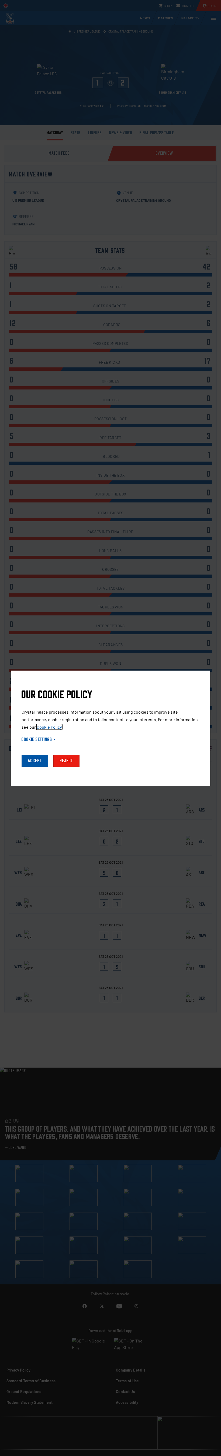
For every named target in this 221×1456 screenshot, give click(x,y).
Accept (35, 760)
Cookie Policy (49, 726)
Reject (66, 760)
